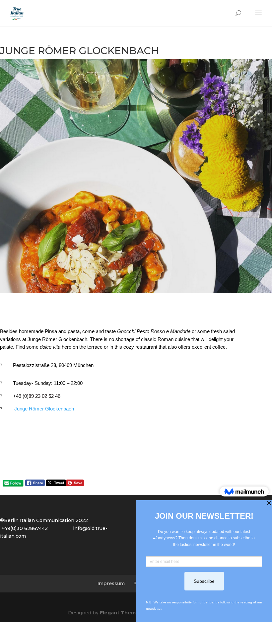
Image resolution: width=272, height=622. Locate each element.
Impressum (111, 583)
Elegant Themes (121, 613)
